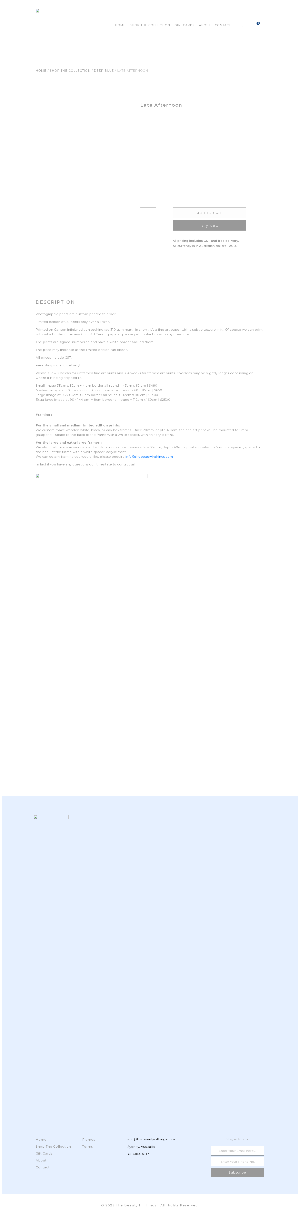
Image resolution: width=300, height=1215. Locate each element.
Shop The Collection (150, 25)
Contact (223, 25)
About (205, 25)
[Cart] (256, 24)
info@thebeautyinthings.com (149, 457)
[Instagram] (130, 1163)
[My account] (236, 25)
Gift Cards (184, 25)
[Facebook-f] (123, 1163)
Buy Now (209, 226)
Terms (87, 1146)
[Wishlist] (243, 25)
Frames (88, 1139)
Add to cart (209, 213)
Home (120, 25)
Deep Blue (104, 71)
